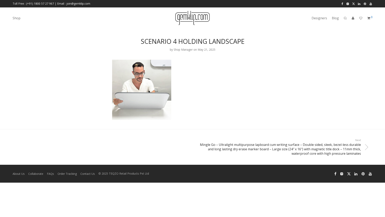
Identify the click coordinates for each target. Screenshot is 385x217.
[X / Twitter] (353, 3)
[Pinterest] (365, 3)
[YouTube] (371, 3)
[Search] (345, 18)
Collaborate (35, 174)
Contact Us (87, 174)
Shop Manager (183, 49)
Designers (319, 18)
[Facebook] (342, 3)
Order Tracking (67, 174)
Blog (335, 18)
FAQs (50, 174)
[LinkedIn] (359, 3)
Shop (16, 18)
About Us (19, 174)
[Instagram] (347, 3)
